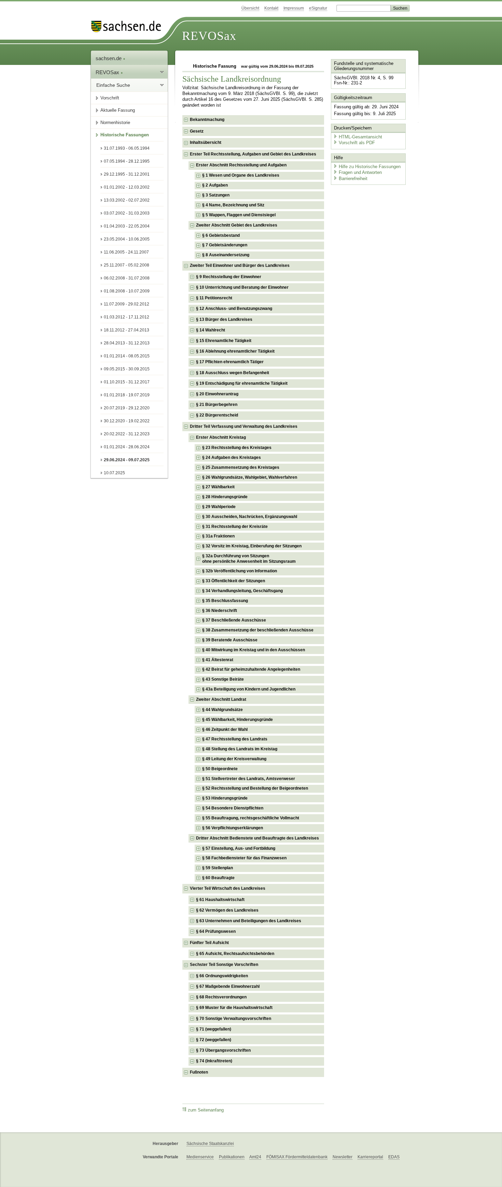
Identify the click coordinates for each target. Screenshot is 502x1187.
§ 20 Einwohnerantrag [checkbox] (217, 394)
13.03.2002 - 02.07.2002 (127, 200)
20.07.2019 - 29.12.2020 (127, 408)
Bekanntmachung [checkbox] (207, 119)
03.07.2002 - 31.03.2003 (127, 213)
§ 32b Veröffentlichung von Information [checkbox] (239, 571)
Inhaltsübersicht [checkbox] (205, 142)
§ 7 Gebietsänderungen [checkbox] (224, 245)
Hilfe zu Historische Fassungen (370, 166)
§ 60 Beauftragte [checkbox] (218, 877)
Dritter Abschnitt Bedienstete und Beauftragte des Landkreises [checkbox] (257, 838)
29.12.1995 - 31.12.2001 (127, 174)
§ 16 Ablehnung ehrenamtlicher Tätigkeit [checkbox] (235, 351)
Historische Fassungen (124, 134)
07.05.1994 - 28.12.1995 (127, 161)
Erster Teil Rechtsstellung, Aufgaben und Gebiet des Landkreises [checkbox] (253, 154)
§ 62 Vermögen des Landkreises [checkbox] (227, 910)
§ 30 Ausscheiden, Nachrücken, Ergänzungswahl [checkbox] (249, 516)
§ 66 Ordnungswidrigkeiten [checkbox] (222, 975)
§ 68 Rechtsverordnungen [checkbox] (221, 997)
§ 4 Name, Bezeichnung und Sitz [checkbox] (233, 205)
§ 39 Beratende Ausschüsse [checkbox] (229, 640)
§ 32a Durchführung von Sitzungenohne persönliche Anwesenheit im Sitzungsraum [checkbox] (249, 559)
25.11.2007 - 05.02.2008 (126, 265)
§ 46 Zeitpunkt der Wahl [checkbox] (225, 729)
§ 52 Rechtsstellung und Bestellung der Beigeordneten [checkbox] (255, 788)
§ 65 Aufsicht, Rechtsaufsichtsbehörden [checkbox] (235, 953)
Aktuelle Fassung (117, 110)
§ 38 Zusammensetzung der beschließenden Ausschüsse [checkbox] (257, 630)
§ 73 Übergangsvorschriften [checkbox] (223, 1050)
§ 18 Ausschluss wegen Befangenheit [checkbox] (232, 372)
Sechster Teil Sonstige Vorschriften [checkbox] (224, 964)
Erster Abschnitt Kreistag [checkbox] (221, 437)
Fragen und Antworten (360, 172)
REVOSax (209, 36)
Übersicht (250, 8)
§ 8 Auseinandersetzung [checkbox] (225, 255)
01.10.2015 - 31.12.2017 (127, 382)
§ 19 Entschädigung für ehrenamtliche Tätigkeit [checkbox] (242, 383)
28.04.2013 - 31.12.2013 (127, 343)
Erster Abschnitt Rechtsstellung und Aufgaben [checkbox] (241, 165)
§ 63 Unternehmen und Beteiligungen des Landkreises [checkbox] (248, 920)
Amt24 (255, 1157)
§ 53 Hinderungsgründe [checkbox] (225, 798)
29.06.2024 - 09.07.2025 (127, 460)
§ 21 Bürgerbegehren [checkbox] (216, 404)
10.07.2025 (114, 472)
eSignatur (318, 8)
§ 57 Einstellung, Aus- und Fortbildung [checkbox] (238, 848)
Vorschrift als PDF (357, 142)
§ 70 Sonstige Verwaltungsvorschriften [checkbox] (233, 1018)
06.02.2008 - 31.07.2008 (127, 278)
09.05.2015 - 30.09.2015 (127, 369)
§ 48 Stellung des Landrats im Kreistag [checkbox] (239, 749)
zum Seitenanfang (206, 1110)
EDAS (394, 1157)
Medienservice (200, 1157)
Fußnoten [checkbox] (199, 1072)
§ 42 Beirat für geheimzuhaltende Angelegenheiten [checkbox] (251, 669)
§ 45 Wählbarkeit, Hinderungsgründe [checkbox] (237, 719)
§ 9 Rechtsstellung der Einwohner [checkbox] (228, 276)
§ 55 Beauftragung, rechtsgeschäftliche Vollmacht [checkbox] (250, 818)
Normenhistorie (115, 122)
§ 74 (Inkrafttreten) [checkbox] (214, 1061)
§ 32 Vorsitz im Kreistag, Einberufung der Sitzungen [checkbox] (252, 546)
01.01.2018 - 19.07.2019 (127, 395)
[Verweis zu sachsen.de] (128, 26)
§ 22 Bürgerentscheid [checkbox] (217, 415)
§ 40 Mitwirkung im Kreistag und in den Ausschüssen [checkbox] (253, 649)
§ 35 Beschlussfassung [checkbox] (225, 600)
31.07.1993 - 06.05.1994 (127, 148)
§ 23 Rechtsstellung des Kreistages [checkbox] (236, 447)
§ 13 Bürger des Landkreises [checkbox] (224, 319)
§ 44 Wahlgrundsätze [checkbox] (222, 709)
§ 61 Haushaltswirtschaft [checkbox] (220, 899)
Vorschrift (109, 97)
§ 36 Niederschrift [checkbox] (219, 610)
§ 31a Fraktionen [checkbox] (218, 536)
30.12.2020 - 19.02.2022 (127, 421)
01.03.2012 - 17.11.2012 (126, 317)
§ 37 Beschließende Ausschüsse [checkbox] (234, 620)
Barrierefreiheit (353, 178)
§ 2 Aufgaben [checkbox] (215, 185)
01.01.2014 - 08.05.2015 (127, 356)
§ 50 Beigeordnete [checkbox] (220, 768)
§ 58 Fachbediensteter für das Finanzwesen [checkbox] (244, 858)
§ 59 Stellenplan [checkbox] (217, 867)
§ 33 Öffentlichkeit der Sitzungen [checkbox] (233, 580)
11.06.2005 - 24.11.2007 (126, 252)
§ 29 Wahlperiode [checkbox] (219, 506)
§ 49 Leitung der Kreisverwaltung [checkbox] (234, 758)
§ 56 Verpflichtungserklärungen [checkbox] (232, 828)
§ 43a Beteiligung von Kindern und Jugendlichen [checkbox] (248, 689)
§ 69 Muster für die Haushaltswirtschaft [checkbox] (234, 1007)
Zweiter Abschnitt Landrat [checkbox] (221, 699)
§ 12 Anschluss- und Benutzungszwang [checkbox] (234, 308)
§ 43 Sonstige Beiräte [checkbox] (223, 679)
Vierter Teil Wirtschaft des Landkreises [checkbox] (227, 888)
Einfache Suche (113, 85)
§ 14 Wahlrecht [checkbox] (210, 330)
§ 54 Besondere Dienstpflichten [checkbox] (232, 808)
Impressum (293, 8)
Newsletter (342, 1157)
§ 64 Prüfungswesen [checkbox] (216, 931)
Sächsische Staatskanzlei (210, 1143)
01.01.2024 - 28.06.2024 (127, 447)
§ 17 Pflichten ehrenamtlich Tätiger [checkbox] (230, 361)
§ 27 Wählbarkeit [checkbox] (218, 487)
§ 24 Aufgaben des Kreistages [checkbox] (231, 457)
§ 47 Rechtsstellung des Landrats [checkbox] (234, 739)
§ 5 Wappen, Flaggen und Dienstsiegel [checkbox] (239, 215)
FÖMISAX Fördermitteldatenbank (296, 1157)
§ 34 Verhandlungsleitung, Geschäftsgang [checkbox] (242, 590)
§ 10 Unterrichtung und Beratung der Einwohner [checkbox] (242, 287)
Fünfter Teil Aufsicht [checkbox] (209, 942)
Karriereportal (370, 1157)
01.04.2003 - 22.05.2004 (127, 226)
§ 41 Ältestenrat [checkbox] (217, 659)
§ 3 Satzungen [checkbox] (215, 195)
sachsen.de (109, 58)
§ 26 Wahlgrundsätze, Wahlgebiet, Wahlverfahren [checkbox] (249, 477)
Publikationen (232, 1157)
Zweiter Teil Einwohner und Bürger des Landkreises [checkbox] (240, 265)
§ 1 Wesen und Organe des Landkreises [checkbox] (240, 175)
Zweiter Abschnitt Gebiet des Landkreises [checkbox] (236, 225)
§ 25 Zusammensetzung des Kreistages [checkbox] (240, 467)
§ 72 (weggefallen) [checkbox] (213, 1039)
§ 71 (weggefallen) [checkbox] (213, 1029)
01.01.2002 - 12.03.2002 (127, 187)
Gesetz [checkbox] (197, 131)
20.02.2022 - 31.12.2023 (127, 434)
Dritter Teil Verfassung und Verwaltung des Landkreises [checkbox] (243, 426)
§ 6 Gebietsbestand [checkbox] (221, 235)
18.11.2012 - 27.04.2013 (126, 330)
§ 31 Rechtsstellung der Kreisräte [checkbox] (235, 526)
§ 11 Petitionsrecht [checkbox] (214, 298)
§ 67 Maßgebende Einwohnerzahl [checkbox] (228, 986)
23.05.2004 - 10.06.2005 (127, 239)
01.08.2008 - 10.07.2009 (127, 291)
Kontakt (271, 8)
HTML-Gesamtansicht (360, 136)
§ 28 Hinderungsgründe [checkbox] (225, 496)
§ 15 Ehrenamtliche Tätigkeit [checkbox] (223, 340)
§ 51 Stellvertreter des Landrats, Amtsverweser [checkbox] (248, 778)
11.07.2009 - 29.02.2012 (126, 304)
